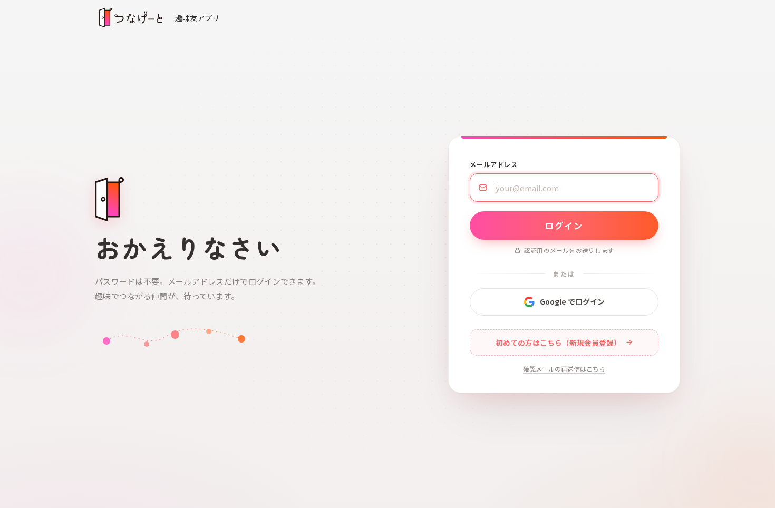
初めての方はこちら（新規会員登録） (558, 342)
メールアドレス (494, 164)
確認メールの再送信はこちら (564, 368)
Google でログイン (572, 301)
